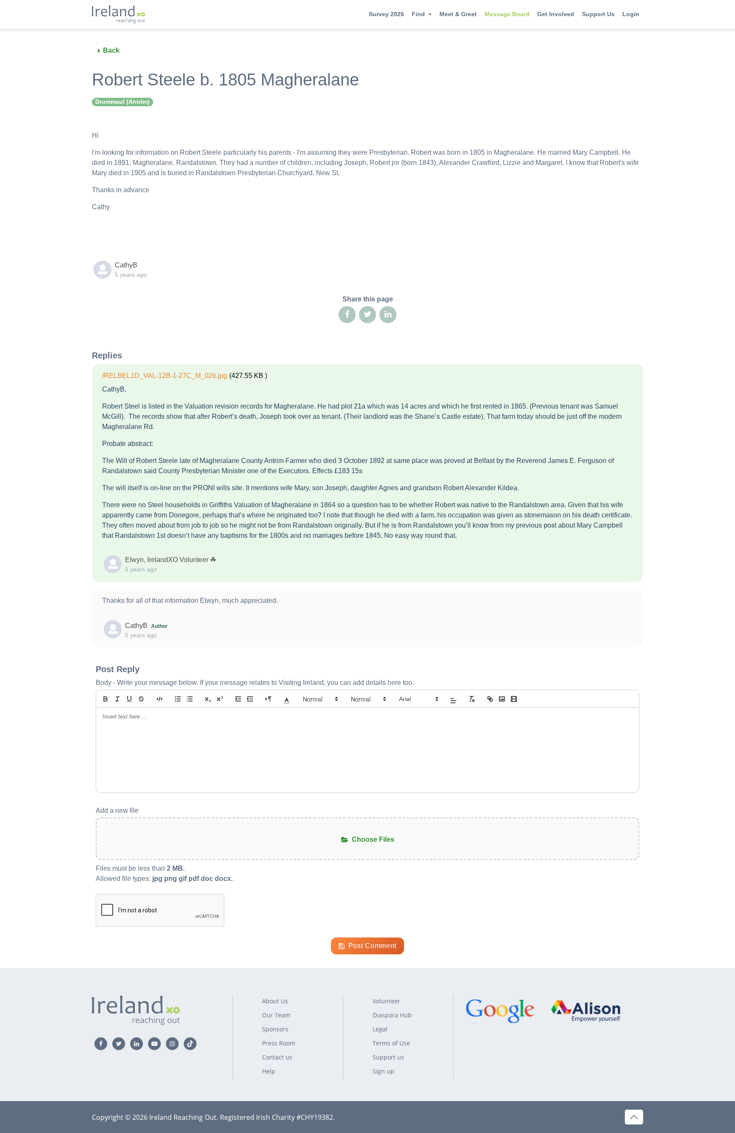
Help (268, 1071)
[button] (287, 699)
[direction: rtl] (268, 699)
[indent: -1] (238, 699)
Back (111, 50)
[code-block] (159, 699)
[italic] (117, 699)
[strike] (141, 699)
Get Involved (555, 14)
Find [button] (418, 14)
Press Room (278, 1043)
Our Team (276, 1015)
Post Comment (372, 945)
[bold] (105, 699)
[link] (490, 699)
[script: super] (220, 699)
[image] (502, 699)
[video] (514, 699)
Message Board (507, 14)
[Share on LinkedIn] (387, 314)
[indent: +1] (250, 699)
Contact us (277, 1057)
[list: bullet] (190, 699)
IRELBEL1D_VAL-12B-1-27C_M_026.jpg (164, 375)
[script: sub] (208, 699)
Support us (388, 1057)
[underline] (129, 699)
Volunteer (386, 1001)
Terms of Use (391, 1043)
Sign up (383, 1071)
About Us (275, 1001)
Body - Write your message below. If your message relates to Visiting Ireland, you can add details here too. (255, 682)
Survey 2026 (386, 14)
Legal (380, 1029)
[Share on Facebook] (347, 314)
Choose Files (373, 839)
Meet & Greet (458, 14)
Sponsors (275, 1029)
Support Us (598, 14)
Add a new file (117, 810)
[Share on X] (367, 314)
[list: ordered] (178, 699)
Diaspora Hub (392, 1015)
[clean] (472, 699)
